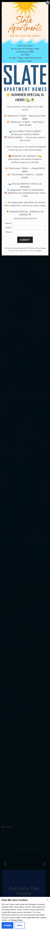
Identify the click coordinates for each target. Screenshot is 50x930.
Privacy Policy (16, 920)
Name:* (8, 223)
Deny (19, 925)
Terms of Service (29, 251)
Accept (7, 925)
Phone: (8, 232)
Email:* (8, 228)
